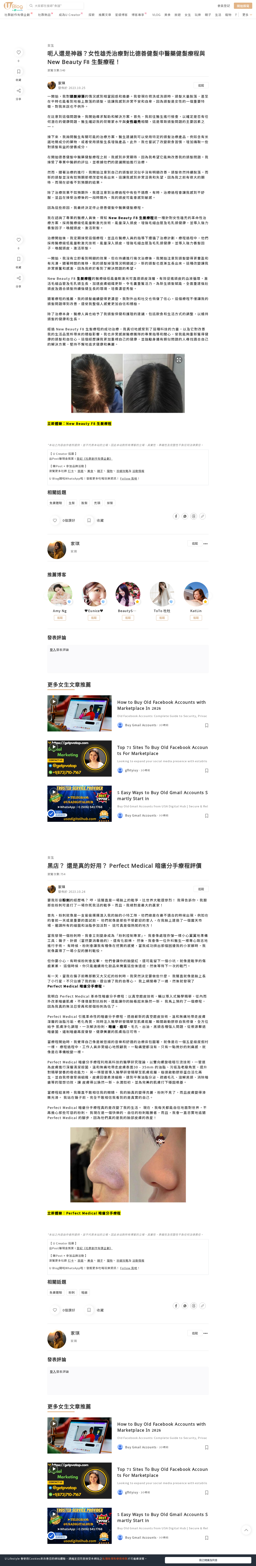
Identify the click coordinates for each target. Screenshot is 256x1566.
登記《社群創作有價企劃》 (95, 458)
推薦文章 (105, 14)
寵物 (228, 14)
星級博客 (121, 14)
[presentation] (47, 595)
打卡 (71, 471)
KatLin (196, 611)
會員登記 (223, 5)
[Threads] (18, 309)
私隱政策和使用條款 (115, 1558)
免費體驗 (55, 503)
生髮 (72, 503)
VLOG (156, 14)
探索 (91, 14)
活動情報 (138, 471)
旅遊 (177, 14)
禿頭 (97, 503)
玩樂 (198, 14)
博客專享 (138, 14)
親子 (208, 14)
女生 (188, 14)
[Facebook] (18, 288)
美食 (167, 14)
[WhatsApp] (18, 298)
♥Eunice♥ (94, 611)
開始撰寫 (243, 5)
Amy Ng (60, 611)
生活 (218, 14)
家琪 (61, 82)
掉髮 (110, 503)
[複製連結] (18, 320)
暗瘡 (84, 1292)
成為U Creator (69, 14)
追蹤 (201, 85)
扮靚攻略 (123, 471)
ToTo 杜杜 (162, 611)
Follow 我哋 (128, 478)
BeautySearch (128, 611)
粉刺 (72, 1292)
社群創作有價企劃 (17, 14)
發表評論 (59, 649)
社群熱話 (44, 14)
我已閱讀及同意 (208, 1560)
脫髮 (84, 503)
